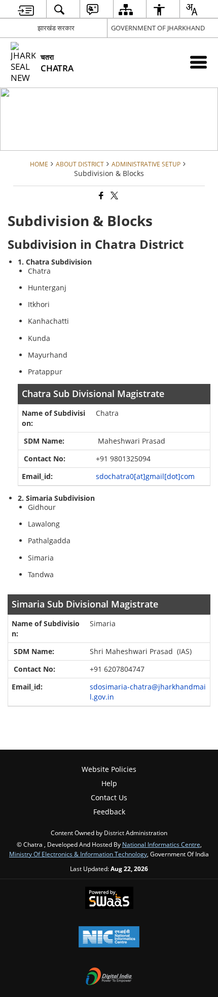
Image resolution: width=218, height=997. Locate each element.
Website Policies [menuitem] (109, 769)
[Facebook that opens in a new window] (100, 196)
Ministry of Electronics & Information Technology (78, 854)
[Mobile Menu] (198, 62)
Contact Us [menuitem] (109, 797)
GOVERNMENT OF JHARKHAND (158, 27)
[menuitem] (26, 9)
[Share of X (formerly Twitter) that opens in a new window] (113, 196)
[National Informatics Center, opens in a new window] (109, 938)
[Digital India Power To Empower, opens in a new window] (109, 977)
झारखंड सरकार (56, 27)
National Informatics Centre (161, 844)
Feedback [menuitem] (109, 811)
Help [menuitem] (109, 783)
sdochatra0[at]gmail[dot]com (145, 476)
